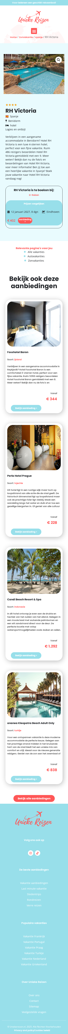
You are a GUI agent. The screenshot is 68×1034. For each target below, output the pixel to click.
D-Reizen (34, 194)
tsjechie (18, 483)
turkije (17, 730)
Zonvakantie (26, 37)
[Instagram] (30, 853)
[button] (34, 31)
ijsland (18, 359)
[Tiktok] (37, 853)
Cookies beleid (42, 1030)
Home (13, 37)
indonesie (19, 606)
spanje (39, 37)
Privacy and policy (24, 1030)
